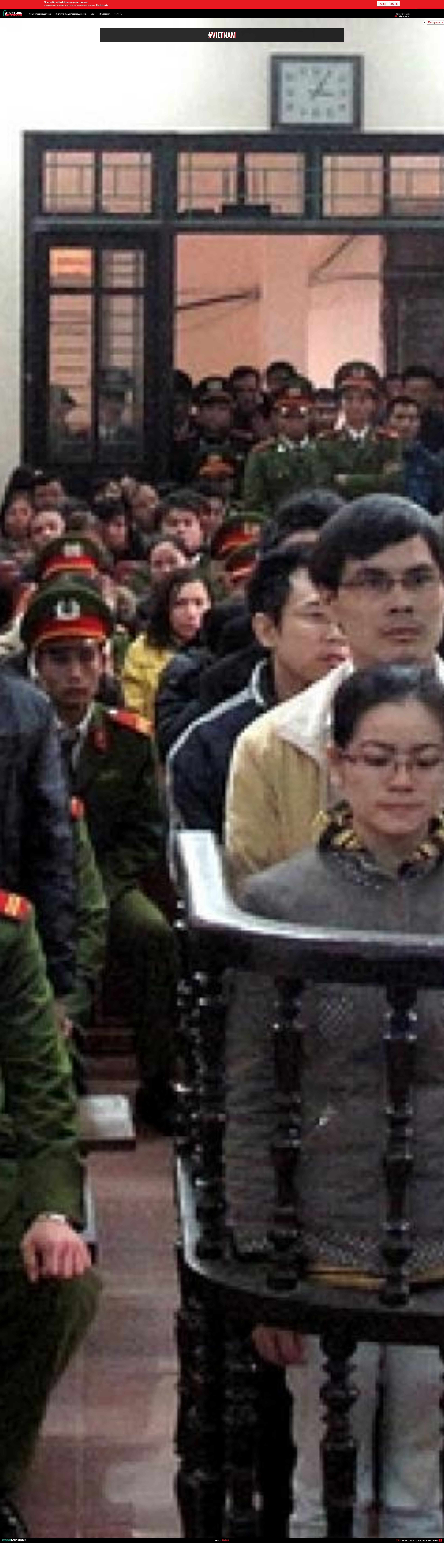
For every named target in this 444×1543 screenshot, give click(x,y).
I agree (382, 4)
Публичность (104, 13)
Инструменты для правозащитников (71, 13)
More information (102, 5)
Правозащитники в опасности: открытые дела (417, 1540)
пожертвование (403, 14)
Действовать (403, 16)
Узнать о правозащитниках (40, 13)
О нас (93, 13)
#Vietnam (225, 1539)
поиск (117, 13)
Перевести (437, 22)
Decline (394, 4)
